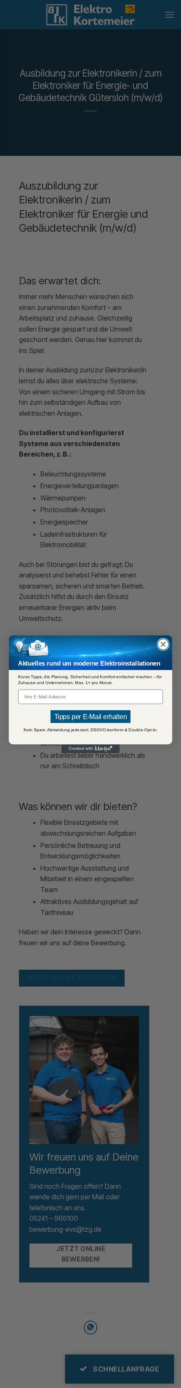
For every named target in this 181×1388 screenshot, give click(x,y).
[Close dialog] (163, 644)
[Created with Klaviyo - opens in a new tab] (90, 748)
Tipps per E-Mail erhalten (90, 716)
